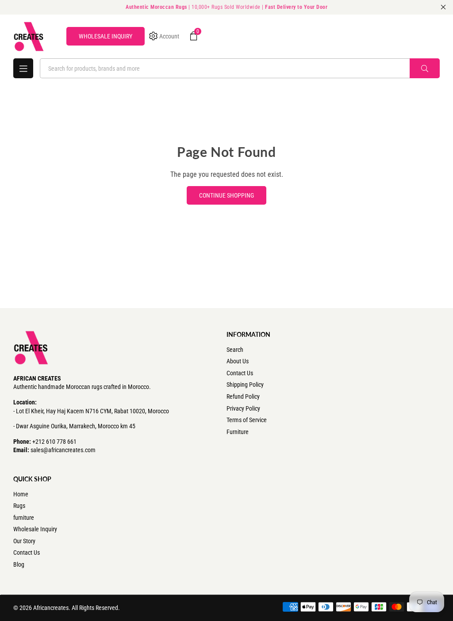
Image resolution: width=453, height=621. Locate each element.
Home (20, 494)
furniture (23, 517)
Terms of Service (246, 419)
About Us (237, 361)
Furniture (237, 431)
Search (234, 349)
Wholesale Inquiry (35, 529)
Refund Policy (243, 396)
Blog (18, 564)
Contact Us (239, 373)
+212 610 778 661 (54, 441)
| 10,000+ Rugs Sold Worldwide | (226, 7)
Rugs (19, 505)
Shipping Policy (245, 384)
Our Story (24, 541)
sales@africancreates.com (63, 449)
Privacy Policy (243, 408)
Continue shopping (226, 195)
